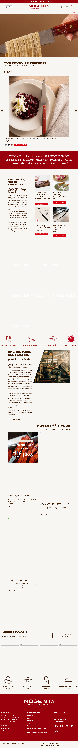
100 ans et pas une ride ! (18, 581)
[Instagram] (61, 726)
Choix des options (20, 144)
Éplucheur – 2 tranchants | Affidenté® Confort (42, 226)
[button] (2, 110)
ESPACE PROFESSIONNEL (37, 733)
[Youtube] (56, 731)
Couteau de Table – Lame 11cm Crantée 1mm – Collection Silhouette (31, 138)
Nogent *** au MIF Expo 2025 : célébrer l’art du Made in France (21, 496)
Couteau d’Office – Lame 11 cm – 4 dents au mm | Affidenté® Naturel (42, 195)
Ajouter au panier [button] (41, 204)
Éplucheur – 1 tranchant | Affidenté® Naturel (60, 194)
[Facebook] (56, 726)
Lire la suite (12, 506)
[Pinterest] (71, 726)
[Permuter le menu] (31, 13)
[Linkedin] (66, 726)
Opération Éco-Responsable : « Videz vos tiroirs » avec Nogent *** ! (54, 504)
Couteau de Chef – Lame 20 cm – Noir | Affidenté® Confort (60, 226)
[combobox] (9, 6)
